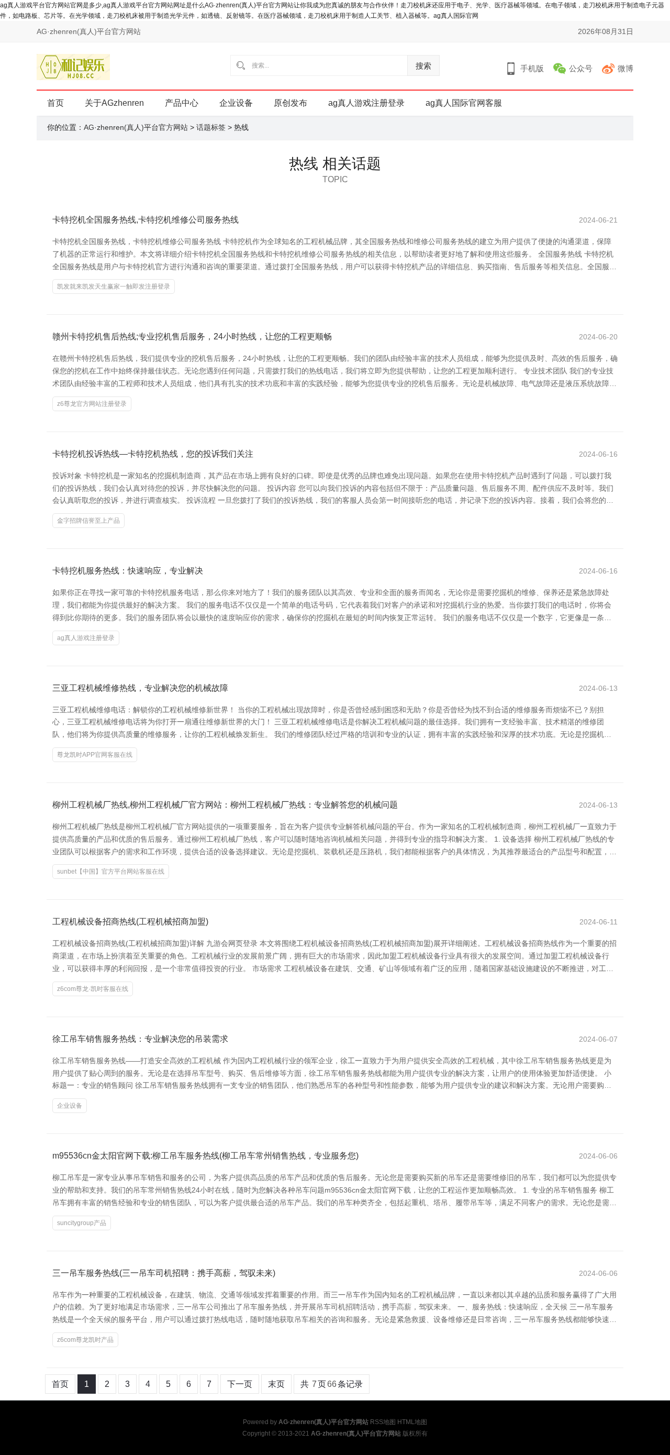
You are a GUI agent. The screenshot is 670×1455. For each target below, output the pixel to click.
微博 (625, 68)
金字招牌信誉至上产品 (88, 520)
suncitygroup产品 (81, 1223)
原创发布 (290, 102)
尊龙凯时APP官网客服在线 (94, 754)
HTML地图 (412, 1422)
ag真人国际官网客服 (464, 102)
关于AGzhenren (114, 102)
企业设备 (236, 102)
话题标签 (211, 127)
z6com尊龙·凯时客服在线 (92, 989)
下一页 (239, 1384)
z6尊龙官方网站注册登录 (92, 403)
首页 (55, 102)
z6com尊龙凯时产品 (85, 1339)
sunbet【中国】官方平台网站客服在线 (110, 871)
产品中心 (181, 102)
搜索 (423, 65)
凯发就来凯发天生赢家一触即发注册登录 (113, 286)
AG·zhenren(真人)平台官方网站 (136, 127)
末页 (276, 1384)
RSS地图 (383, 1422)
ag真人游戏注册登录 (366, 102)
